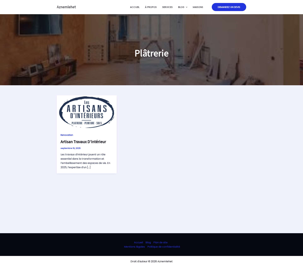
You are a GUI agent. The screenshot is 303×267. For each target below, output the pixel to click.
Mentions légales (134, 247)
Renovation (67, 135)
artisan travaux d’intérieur (83, 142)
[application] (185, 7)
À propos (151, 7)
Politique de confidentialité (163, 247)
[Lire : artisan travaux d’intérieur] (87, 112)
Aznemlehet (66, 7)
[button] (229, 7)
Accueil (135, 7)
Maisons (198, 7)
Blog (181, 7)
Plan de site (160, 242)
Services (167, 7)
